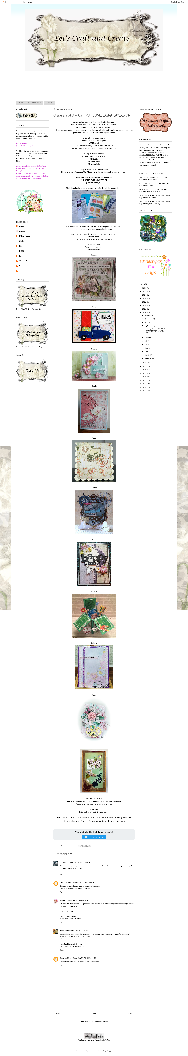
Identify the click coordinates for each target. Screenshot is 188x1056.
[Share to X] (84, 846)
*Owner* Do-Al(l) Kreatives (70, 918)
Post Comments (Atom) (99, 1021)
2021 (144, 305)
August (147, 337)
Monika (94, 349)
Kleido (62, 900)
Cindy (21, 241)
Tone (21, 270)
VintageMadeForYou (102, 1040)
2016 (144, 369)
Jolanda (94, 487)
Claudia (22, 231)
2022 (144, 302)
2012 (144, 383)
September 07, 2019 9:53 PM (83, 882)
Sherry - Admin (25, 260)
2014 (144, 376)
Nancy (94, 695)
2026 (144, 288)
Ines (20, 255)
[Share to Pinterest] (89, 846)
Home (21, 103)
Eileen (90, 245)
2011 (144, 387)
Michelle (94, 591)
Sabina (94, 643)
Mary (98, 245)
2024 (144, 295)
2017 (144, 366)
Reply (62, 874)
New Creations (65, 882)
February (148, 358)
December (148, 315)
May (146, 348)
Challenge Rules (34, 103)
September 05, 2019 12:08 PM (78, 862)
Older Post (129, 1013)
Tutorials (49, 103)
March (147, 355)
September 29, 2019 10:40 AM (84, 958)
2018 (144, 362)
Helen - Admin (24, 236)
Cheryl (21, 226)
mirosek (63, 862)
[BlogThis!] (81, 846)
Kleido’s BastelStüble (68, 916)
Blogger (109, 1050)
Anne (94, 438)
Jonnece (94, 255)
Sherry (94, 747)
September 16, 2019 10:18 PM (76, 930)
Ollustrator (93, 1050)
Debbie (21, 251)
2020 (144, 309)
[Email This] (79, 846)
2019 (144, 312)
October (148, 322)
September (149, 326)
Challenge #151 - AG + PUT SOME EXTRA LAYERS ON (154, 331)
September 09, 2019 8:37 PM (77, 900)
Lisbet (21, 246)
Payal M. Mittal (66, 958)
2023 (144, 298)
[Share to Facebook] (86, 846)
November (149, 319)
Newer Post (59, 1013)
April (147, 351)
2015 (144, 373)
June (146, 344)
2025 (144, 291)
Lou (20, 265)
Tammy (94, 539)
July (146, 341)
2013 (144, 380)
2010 (144, 390)
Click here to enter (94, 837)
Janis (62, 930)
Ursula (94, 386)
